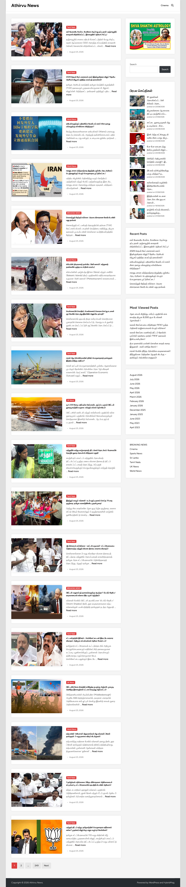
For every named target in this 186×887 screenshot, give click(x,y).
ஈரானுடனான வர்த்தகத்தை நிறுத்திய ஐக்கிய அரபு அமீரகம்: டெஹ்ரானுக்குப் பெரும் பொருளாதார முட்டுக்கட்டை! (89, 172)
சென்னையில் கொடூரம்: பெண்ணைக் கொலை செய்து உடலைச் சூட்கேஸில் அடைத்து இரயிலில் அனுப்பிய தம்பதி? (90, 312)
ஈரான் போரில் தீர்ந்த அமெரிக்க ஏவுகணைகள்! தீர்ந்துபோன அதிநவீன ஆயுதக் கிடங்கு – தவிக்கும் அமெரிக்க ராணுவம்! (150, 354)
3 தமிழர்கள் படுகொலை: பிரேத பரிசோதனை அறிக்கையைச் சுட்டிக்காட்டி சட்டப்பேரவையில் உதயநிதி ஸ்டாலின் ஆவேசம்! (89, 783)
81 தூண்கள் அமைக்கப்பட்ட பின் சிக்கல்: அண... (155, 100)
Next (46, 865)
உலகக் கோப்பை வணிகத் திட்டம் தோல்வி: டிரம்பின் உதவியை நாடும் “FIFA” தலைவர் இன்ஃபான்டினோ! (148, 335)
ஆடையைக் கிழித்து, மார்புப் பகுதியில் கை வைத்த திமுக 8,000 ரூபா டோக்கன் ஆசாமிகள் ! (148, 317)
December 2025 (138, 410)
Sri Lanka (134, 458)
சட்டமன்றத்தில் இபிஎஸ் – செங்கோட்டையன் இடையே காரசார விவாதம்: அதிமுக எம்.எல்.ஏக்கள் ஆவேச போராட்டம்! (89, 639)
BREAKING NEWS (73, 213)
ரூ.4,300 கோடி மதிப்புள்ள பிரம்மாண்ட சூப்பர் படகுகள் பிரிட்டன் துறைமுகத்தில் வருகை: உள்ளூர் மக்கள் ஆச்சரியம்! (90, 406)
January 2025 (136, 414)
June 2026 (135, 383)
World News (71, 119)
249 (37, 865)
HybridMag (169, 882)
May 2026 (134, 388)
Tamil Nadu (71, 27)
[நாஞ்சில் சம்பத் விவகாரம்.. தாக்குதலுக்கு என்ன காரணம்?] (137, 213)
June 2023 (135, 418)
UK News (70, 400)
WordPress (154, 882)
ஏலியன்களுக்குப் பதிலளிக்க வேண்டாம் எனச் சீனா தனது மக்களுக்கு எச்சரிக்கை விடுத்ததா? (88, 125)
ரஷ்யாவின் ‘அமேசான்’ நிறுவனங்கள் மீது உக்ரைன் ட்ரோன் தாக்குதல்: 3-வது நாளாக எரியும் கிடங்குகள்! (88, 735)
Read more (110, 46)
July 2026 (134, 379)
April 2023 (135, 427)
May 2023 (134, 423)
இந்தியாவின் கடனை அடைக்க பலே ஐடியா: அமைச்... (156, 199)
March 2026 (135, 397)
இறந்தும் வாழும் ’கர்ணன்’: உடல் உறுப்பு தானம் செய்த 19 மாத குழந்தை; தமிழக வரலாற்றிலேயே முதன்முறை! (89, 502)
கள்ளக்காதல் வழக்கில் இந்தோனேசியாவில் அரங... (157, 185)
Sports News (136, 453)
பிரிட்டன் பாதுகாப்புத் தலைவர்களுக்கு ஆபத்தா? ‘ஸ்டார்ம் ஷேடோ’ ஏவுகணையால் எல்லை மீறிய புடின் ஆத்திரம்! (91, 594)
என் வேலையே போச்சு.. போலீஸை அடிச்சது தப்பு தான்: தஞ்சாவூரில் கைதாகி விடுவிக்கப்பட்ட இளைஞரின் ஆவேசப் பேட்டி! (91, 33)
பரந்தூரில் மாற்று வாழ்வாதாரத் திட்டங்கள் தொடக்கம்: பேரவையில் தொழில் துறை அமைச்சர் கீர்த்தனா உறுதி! (91, 451)
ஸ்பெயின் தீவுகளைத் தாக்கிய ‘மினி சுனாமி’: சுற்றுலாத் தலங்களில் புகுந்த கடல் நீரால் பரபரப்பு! (87, 265)
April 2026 (135, 392)
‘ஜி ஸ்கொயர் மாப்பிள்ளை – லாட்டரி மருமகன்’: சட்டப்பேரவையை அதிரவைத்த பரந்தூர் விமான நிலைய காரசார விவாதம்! (90, 547)
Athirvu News (25, 5)
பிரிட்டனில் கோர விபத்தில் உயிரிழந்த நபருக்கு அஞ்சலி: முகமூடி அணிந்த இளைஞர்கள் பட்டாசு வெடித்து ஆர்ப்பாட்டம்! (90, 688)
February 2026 (137, 401)
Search (133, 64)
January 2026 (136, 405)
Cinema (164, 5)
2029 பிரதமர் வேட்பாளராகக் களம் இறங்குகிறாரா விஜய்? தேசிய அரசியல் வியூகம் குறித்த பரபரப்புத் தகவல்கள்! (90, 78)
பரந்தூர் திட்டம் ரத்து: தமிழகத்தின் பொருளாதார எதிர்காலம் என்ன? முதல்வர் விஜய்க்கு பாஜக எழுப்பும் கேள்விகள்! (89, 828)
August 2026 (136, 375)
